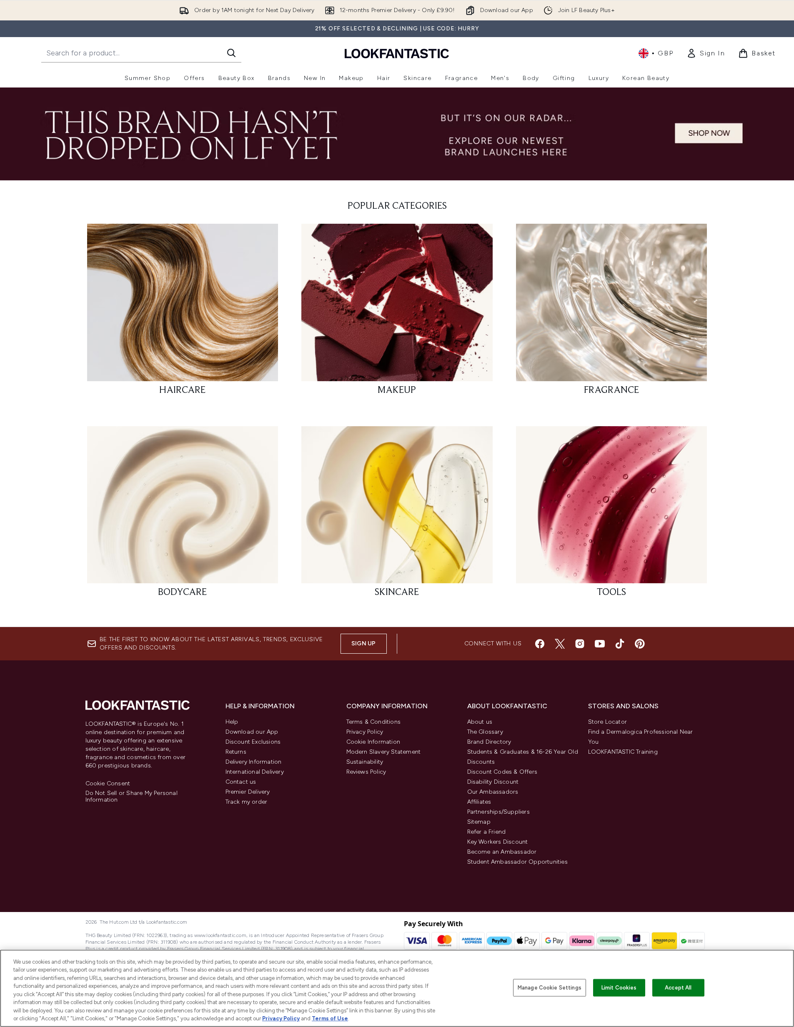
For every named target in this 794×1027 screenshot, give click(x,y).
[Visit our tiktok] (620, 644)
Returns (235, 751)
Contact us (240, 781)
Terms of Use (330, 1018)
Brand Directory (489, 741)
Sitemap (479, 821)
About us (480, 721)
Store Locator (607, 721)
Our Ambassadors (492, 791)
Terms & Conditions (373, 721)
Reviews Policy (366, 771)
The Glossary (485, 731)
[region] (397, 988)
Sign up (363, 643)
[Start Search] (231, 53)
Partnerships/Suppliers (498, 811)
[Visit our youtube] (600, 644)
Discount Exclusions (253, 741)
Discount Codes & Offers (502, 771)
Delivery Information (253, 761)
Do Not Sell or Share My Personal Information (131, 796)
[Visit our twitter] (560, 644)
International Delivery (254, 771)
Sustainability (364, 761)
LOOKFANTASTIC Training (623, 751)
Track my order (246, 801)
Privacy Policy (364, 731)
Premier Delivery (247, 791)
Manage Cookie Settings (549, 988)
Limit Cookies (619, 988)
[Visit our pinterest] (640, 644)
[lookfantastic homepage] (397, 53)
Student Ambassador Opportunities (517, 861)
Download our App (251, 731)
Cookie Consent (107, 783)
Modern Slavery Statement (383, 751)
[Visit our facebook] (540, 644)
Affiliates (479, 801)
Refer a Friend (486, 831)
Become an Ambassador (502, 851)
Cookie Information (373, 741)
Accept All (678, 988)
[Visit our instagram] (580, 644)
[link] (705, 53)
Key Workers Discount (497, 841)
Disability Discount (493, 781)
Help (231, 721)
